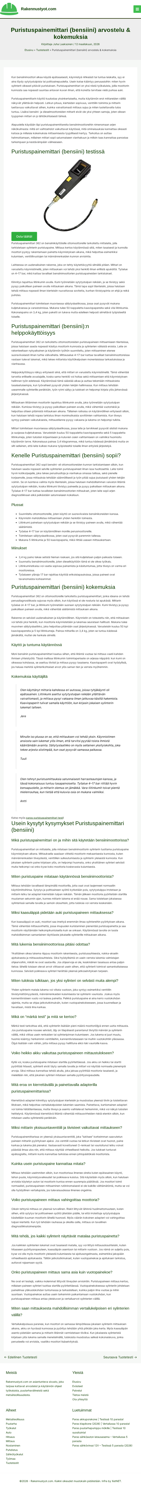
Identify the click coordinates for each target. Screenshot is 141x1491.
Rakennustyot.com (38, 9)
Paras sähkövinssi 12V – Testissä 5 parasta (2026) (102, 1445)
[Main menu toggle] (137, 9)
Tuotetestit (12, 1462)
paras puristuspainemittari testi (44, 817)
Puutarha (11, 1423)
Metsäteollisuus (15, 1419)
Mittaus (10, 1441)
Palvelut (77, 1390)
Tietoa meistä (80, 1394)
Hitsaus (10, 1436)
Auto (8, 1432)
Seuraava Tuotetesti (120, 1357)
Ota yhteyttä (80, 1399)
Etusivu (76, 1381)
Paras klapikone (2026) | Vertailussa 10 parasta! (101, 1423)
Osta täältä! (24, 236)
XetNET (116, 1481)
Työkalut (11, 1428)
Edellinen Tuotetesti (20, 1357)
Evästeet (77, 1386)
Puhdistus (12, 1449)
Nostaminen (13, 1445)
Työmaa (10, 1458)
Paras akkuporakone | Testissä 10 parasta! (98, 1419)
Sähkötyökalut (14, 1454)
